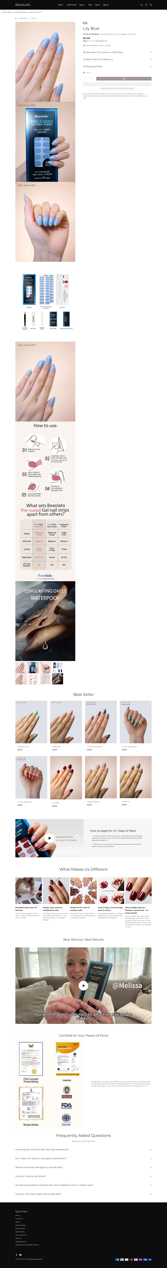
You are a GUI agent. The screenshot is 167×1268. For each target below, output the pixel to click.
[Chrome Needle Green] (136, 722)
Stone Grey (126, 801)
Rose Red (55, 803)
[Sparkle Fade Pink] (101, 777)
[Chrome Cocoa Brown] (101, 722)
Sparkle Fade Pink (93, 802)
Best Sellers (23, 18)
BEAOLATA (22, 4)
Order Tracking (20, 1225)
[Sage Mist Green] (31, 722)
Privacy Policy (20, 1228)
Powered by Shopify (35, 1259)
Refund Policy (20, 1232)
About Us (18, 1238)
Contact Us (19, 1218)
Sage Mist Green (23, 747)
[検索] (142, 5)
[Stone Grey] (136, 777)
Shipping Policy (20, 1241)
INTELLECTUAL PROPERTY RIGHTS (27, 1245)
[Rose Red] (66, 778)
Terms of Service (21, 1235)
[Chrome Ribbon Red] (31, 777)
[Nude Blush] (66, 722)
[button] (117, 84)
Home (17, 1215)
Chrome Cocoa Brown (94, 747)
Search (17, 1222)
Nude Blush (56, 747)
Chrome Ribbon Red (24, 802)
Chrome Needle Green (129, 747)
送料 (84, 41)
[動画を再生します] (49, 838)
